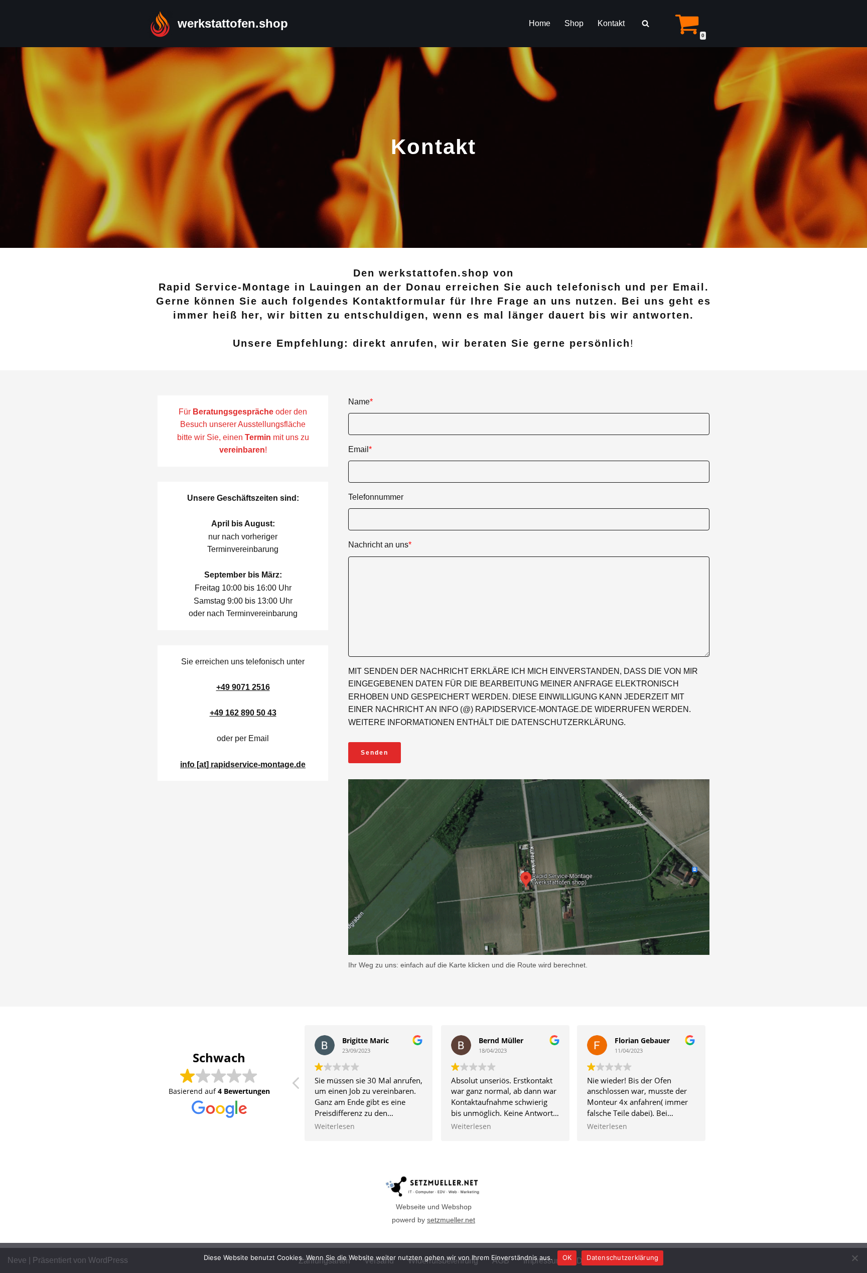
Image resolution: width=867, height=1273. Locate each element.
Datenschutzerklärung (622, 1257)
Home (539, 23)
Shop (574, 23)
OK (567, 1257)
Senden (374, 752)
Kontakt (611, 23)
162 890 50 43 (250, 713)
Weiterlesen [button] (335, 1126)
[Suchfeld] (645, 23)
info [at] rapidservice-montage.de (243, 764)
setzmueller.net (451, 1220)
